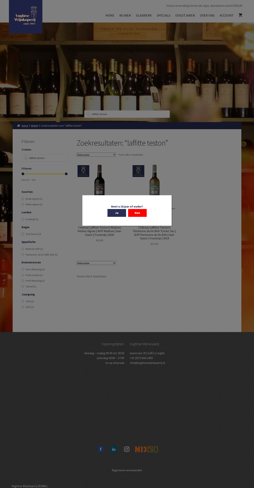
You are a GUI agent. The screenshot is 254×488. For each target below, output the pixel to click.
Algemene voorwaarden (127, 470)
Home (109, 15)
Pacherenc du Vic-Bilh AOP (42, 254)
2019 (30, 301)
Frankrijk (32, 219)
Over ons (207, 15)
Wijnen (125, 15)
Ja (116, 213)
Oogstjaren (185, 15)
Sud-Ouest (33, 234)
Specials (163, 15)
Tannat (31, 286)
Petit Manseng (35, 280)
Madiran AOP (34, 249)
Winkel (34, 125)
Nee (137, 213)
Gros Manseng (35, 269)
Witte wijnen (34, 204)
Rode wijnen (34, 198)
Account (227, 15)
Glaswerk (144, 15)
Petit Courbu (34, 275)
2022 (30, 307)
